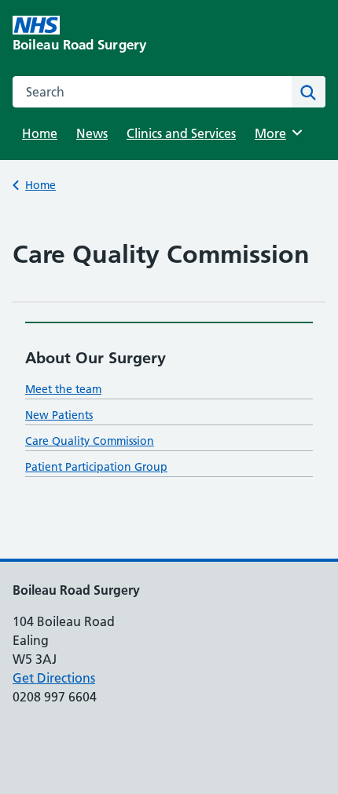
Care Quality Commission (89, 441)
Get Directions (54, 678)
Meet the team (63, 389)
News (92, 133)
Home (39, 133)
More (276, 133)
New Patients (59, 415)
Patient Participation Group (96, 467)
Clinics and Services (181, 133)
